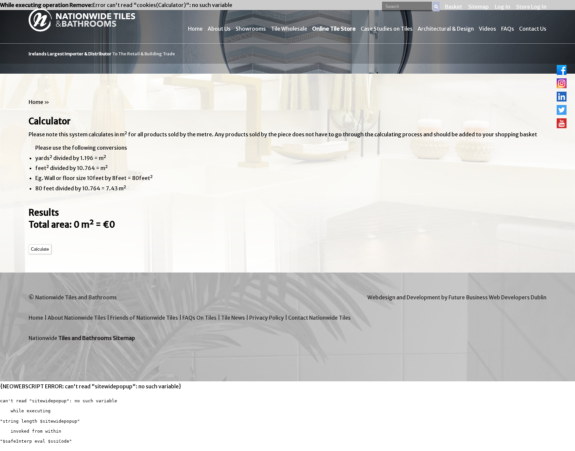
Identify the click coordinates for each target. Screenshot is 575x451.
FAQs (507, 28)
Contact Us (532, 28)
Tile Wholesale (289, 28)
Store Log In (531, 6)
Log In (502, 6)
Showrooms (251, 28)
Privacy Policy (266, 317)
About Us (219, 28)
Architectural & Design (446, 28)
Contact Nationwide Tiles (319, 317)
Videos (487, 28)
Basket (453, 6)
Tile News (233, 317)
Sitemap (478, 6)
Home (195, 28)
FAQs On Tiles (199, 317)
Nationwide (82, 338)
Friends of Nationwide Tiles (144, 317)
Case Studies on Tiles (387, 28)
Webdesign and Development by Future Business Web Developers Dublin (456, 297)
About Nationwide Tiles (77, 317)
